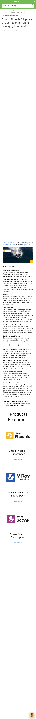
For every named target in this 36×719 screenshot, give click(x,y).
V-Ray (7, 405)
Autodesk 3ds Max (9, 245)
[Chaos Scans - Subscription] (18, 531)
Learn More (18, 459)
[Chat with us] (32, 715)
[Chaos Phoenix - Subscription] (18, 448)
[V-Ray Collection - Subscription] (18, 490)
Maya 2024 (26, 245)
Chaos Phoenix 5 (8, 243)
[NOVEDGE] (17, 2)
